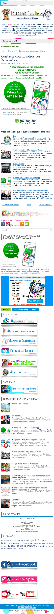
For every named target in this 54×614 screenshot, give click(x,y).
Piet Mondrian (16, 416)
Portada (6, 309)
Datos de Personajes (24, 541)
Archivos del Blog (21, 309)
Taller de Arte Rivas (25, 606)
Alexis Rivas (16, 500)
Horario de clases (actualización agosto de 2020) (29, 488)
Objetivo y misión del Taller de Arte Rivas (27, 150)
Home (4, 51)
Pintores (39, 546)
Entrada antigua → (45, 205)
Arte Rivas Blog (8, 63)
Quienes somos (18, 164)
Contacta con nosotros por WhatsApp (20, 58)
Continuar (24, 145)
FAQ (15, 51)
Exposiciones (49, 541)
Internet (32, 543)
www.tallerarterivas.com (27, 608)
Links (34, 309)
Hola (14, 136)
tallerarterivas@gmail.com (29, 531)
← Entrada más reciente (10, 205)
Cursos (12, 541)
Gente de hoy (17, 543)
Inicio (29, 205)
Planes (44, 546)
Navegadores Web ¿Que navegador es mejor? (28, 440)
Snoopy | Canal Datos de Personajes (25, 464)
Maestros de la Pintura (21, 545)
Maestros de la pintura (20, 404)
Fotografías (8, 543)
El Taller (10, 51)
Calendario (5, 541)
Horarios (26, 543)
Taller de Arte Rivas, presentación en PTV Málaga (30, 191)
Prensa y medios (17, 548)
